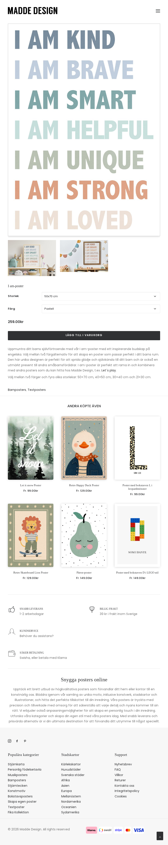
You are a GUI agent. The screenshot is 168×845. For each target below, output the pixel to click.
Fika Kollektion (18, 812)
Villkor (119, 775)
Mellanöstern (71, 796)
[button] (158, 10)
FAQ (118, 769)
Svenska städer (72, 775)
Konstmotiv (16, 791)
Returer (120, 780)
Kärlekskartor (71, 764)
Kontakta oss (124, 785)
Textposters (37, 390)
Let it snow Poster (30, 485)
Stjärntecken (17, 785)
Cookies (121, 796)
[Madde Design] (32, 10)
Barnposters (17, 390)
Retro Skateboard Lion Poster (30, 572)
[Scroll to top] (160, 835)
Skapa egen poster (22, 801)
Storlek (13, 296)
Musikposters (18, 775)
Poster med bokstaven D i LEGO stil (137, 572)
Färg (11, 309)
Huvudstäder (71, 769)
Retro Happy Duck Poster (84, 485)
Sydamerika (70, 812)
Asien (65, 785)
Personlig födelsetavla (24, 769)
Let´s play (109, 370)
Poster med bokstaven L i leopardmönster (137, 487)
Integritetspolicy (127, 791)
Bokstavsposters (20, 796)
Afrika (65, 780)
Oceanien (68, 807)
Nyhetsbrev (123, 764)
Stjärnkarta (16, 764)
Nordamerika (71, 801)
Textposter (16, 807)
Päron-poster (84, 572)
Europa (66, 791)
